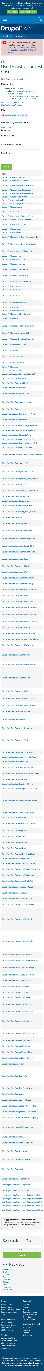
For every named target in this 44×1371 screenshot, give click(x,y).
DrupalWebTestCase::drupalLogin (15, 992)
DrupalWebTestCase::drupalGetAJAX (17, 899)
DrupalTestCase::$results (12, 207)
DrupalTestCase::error (11, 307)
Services (26, 1304)
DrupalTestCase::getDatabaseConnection (18, 339)
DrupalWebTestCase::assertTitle (15, 762)
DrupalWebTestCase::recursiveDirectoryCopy (20, 1118)
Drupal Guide (6, 1323)
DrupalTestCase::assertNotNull (14, 286)
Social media (6, 1307)
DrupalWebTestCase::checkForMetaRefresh (19, 801)
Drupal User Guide (8, 1325)
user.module (19, 79)
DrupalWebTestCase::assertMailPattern (18, 578)
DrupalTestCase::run (10, 367)
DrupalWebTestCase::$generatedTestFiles (19, 414)
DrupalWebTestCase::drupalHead (15, 987)
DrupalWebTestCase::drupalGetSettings (18, 968)
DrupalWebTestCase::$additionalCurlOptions (20, 374)
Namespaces (8, 1287)
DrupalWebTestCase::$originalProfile (17, 448)
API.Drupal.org (7, 1330)
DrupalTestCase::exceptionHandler (16, 314)
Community (27, 1301)
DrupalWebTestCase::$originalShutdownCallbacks (22, 455)
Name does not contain (11, 144)
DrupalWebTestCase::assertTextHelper (17, 752)
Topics (5, 1272)
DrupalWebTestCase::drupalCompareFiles (19, 863)
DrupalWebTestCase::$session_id (15, 501)
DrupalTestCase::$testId (11, 229)
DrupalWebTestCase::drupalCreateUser (18, 887)
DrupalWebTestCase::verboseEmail (16, 1160)
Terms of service (8, 1346)
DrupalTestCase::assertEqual (13, 259)
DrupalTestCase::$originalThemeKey (16, 200)
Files (5, 1285)
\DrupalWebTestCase (27, 99)
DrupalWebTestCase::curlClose (14, 842)
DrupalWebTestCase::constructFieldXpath (19, 823)
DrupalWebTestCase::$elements (15, 409)
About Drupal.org (8, 1343)
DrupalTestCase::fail (10, 319)
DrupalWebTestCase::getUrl (13, 1064)
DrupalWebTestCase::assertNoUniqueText (19, 698)
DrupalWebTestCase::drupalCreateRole (18, 881)
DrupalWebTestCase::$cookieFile (15, 383)
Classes (6, 1275)
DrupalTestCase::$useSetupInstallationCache (20, 237)
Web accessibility (8, 1338)
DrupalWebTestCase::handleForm (15, 1076)
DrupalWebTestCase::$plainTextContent (18, 472)
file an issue (14, 1222)
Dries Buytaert (32, 1365)
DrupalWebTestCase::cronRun (14, 836)
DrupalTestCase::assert (11, 256)
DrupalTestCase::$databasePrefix (15, 181)
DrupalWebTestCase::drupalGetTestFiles (18, 975)
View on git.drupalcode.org (16, 115)
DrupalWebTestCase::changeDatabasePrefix (20, 789)
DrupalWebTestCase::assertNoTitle (16, 691)
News (3, 1301)
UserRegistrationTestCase (28, 96)
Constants (7, 1280)
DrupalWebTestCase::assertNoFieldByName (19, 607)
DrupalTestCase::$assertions (13, 177)
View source (6, 128)
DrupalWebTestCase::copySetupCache (17, 830)
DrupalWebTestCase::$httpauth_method (18, 430)
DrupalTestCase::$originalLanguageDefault (19, 193)
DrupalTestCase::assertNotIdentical (16, 282)
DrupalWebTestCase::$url (12, 517)
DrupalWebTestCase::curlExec (14, 848)
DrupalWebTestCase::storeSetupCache (17, 1143)
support (27, 1222)
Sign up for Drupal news (11, 1310)
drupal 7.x (6, 36)
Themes (26, 1333)
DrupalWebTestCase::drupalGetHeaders (18, 941)
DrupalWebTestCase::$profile (13, 484)
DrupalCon (27, 1317)
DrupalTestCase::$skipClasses (14, 224)
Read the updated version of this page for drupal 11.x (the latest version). (23, 49)
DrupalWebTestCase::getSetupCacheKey (18, 1058)
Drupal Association (9, 1341)
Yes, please (12, 12)
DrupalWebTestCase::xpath (13, 1169)
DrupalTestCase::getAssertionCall (15, 333)
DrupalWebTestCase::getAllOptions (16, 1046)
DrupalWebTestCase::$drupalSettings (17, 402)
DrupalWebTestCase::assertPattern (16, 711)
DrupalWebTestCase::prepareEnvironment (19, 1112)
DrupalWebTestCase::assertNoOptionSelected (20, 639)
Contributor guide (30, 1312)
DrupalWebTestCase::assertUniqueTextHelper (20, 773)
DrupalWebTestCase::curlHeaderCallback (18, 854)
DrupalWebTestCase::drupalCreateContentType (21, 869)
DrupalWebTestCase (22, 91)
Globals (6, 1282)
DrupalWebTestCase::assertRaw (15, 720)
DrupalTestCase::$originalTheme (15, 197)
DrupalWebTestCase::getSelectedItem (17, 1052)
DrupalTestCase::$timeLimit (13, 232)
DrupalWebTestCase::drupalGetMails (17, 955)
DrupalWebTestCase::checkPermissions (18, 813)
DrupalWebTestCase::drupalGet (14, 893)
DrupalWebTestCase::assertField (15, 523)
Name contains (7, 136)
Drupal (36, 1363)
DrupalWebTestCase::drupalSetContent (18, 1021)
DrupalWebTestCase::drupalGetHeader (17, 919)
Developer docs (7, 1328)
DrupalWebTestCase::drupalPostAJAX (17, 1011)
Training (26, 1307)
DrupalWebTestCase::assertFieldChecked (18, 552)
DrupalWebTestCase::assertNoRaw (16, 655)
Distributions (28, 1335)
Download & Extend (31, 1324)
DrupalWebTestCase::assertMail (15, 572)
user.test (20, 36)
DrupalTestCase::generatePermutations (18, 326)
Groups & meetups (30, 1314)
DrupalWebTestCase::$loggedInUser (16, 435)
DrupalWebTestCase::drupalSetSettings (18, 1033)
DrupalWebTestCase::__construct (15, 1179)
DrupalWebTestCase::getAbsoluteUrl (17, 1040)
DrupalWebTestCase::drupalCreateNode (18, 875)
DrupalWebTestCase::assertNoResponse (18, 664)
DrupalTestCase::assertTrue (13, 296)
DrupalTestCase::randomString (14, 362)
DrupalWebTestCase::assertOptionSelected (19, 705)
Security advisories (9, 1312)
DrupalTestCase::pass (11, 351)
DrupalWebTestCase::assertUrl (14, 779)
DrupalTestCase (16, 89)
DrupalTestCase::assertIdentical (15, 270)
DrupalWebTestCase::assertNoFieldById (18, 601)
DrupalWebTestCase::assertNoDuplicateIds (19, 590)
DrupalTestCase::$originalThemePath (17, 204)
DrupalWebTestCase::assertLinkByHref (17, 566)
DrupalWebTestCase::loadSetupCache (17, 1088)
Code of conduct (29, 1319)
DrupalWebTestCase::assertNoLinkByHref (19, 633)
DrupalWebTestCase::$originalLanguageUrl (19, 443)
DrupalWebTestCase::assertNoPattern (17, 645)
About (4, 1335)
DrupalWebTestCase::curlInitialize (15, 859)
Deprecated (7, 1290)
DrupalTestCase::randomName (14, 357)
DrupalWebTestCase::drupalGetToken (17, 981)
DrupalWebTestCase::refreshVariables (17, 1127)
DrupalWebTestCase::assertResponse (17, 728)
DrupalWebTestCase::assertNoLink (16, 627)
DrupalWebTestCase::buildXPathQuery (17, 784)
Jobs (3, 1314)
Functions (7, 1277)
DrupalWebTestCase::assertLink (15, 559)
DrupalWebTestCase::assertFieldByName (18, 539)
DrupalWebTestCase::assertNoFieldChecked (19, 622)
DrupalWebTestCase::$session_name (17, 506)
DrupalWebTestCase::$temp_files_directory (19, 511)
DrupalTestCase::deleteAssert (14, 303)
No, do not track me (28, 12)
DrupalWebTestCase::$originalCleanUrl (17, 440)
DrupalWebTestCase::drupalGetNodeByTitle (20, 961)
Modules (26, 1330)
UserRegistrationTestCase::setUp (15, 1191)
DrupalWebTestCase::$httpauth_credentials (19, 426)
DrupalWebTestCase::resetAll (13, 1137)
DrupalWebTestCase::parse (13, 1094)
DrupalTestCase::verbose (12, 370)
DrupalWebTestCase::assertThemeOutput (19, 757)
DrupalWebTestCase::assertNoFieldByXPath (19, 614)
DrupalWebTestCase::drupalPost (15, 1004)
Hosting (26, 1310)
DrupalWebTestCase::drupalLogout (16, 997)
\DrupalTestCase (15, 94)
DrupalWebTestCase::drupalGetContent (18, 905)
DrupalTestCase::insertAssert (14, 345)
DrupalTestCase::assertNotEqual (15, 276)
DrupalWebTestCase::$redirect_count (17, 496)
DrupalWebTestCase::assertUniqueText (18, 768)
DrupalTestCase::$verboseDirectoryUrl (17, 251)
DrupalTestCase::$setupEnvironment (16, 220)
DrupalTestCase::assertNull (13, 290)
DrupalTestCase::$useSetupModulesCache (19, 244)
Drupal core (27, 1328)
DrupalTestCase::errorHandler (14, 311)
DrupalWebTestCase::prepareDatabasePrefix (20, 1106)
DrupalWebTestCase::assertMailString (17, 584)
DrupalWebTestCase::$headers (14, 420)
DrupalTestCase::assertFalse (13, 264)
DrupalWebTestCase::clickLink (14, 817)
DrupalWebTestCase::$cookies (14, 388)
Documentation (8, 1319)
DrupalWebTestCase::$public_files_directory (20, 490)
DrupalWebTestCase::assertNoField (16, 595)
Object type (6, 153)
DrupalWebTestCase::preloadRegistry (17, 1100)
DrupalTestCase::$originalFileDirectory (17, 185)
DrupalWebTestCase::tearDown (14, 1151)
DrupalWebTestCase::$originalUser (16, 463)
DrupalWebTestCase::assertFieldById (17, 530)
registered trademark (14, 1365)
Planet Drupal (6, 1304)
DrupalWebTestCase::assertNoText (16, 678)
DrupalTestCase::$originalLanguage (16, 190)
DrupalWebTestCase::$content (14, 379)
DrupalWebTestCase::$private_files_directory (20, 479)
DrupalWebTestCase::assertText (15, 740)
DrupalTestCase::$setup (11, 212)
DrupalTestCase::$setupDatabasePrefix (18, 216)
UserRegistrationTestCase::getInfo (16, 1185)
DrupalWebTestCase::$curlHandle (15, 394)
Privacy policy (6, 1348)
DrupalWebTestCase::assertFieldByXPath (18, 546)
